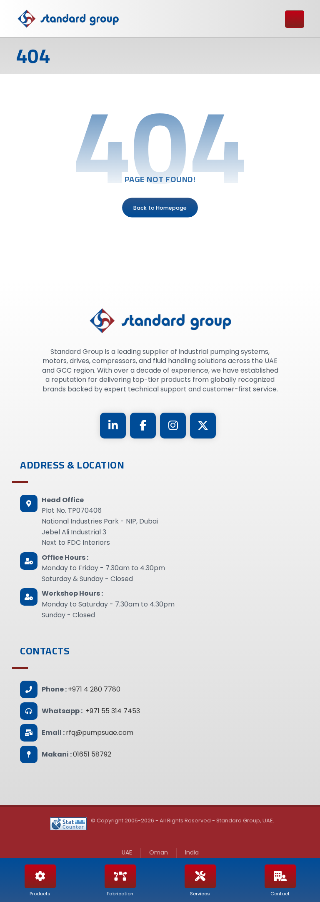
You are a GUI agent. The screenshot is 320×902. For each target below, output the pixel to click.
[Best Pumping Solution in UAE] (68, 18)
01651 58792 (92, 754)
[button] (113, 425)
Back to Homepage (160, 207)
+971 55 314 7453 (112, 711)
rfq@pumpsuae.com (99, 732)
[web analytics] (68, 823)
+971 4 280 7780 (94, 689)
